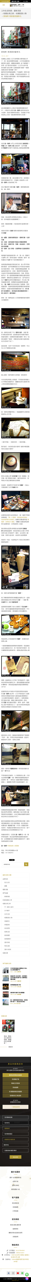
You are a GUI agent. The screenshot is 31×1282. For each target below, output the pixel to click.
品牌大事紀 (15, 1185)
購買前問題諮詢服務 (15, 1075)
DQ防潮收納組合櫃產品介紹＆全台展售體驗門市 (18, 969)
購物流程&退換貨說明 (15, 1233)
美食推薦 (19, 994)
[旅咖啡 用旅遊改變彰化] (15, 37)
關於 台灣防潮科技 (15, 1177)
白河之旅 (19, 986)
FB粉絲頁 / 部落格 (13, 846)
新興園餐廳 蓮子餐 (15, 985)
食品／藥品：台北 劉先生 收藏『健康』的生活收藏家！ (8, 1039)
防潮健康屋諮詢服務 (15, 1092)
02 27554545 (20, 1250)
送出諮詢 (15, 1157)
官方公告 (19, 1003)
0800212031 (20, 1253)
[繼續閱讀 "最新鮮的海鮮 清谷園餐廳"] (6, 994)
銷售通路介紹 (15, 1189)
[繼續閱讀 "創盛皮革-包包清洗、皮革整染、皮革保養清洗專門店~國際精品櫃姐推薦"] (6, 978)
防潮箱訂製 (15, 1079)
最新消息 (17, 10)
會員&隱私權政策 (15, 1225)
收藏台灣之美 (8, 13)
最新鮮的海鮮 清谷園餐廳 (17, 992)
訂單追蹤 (15, 1211)
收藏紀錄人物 (21, 13)
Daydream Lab (15, 1280)
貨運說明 (15, 1237)
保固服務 (15, 1207)
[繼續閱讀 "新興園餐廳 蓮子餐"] (6, 987)
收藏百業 (19, 981)
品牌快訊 (19, 971)
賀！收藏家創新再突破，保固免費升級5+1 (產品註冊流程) (19, 1000)
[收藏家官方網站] (17, 5)
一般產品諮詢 (15, 1107)
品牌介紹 (15, 1181)
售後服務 (15, 1087)
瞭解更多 (11, 1047)
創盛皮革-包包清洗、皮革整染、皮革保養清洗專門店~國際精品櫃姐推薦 (19, 977)
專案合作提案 (15, 1083)
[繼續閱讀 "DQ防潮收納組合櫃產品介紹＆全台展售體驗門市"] (6, 970)
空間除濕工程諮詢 (15, 1096)
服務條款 (15, 1229)
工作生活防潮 (6, 10)
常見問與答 (15, 1203)
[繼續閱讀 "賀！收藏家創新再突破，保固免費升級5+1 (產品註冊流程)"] (6, 1002)
